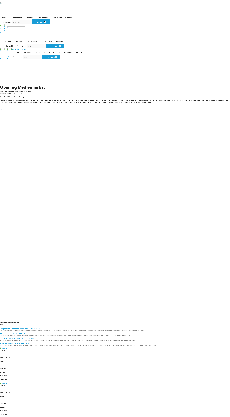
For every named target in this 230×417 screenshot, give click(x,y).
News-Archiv (4, 354)
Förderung (57, 17)
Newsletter (3, 350)
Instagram (3, 372)
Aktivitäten (17, 17)
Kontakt (68, 17)
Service (2, 361)
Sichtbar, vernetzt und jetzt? (14, 333)
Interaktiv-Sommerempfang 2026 (14, 343)
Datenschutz (3, 379)
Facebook (3, 368)
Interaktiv (5, 17)
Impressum (3, 375)
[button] (2, 21)
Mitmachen (29, 17)
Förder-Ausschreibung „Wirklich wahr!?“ (19, 338)
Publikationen (44, 17)
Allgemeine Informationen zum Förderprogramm (21, 329)
